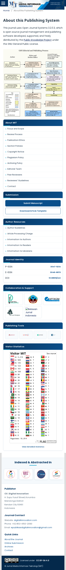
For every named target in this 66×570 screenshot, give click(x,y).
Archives (8, 546)
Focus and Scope (15, 128)
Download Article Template (33, 211)
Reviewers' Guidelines (18, 180)
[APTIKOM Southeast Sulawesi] (52, 299)
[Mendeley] (11, 335)
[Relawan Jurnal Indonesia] (33, 312)
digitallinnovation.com (25, 520)
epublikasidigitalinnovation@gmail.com (31, 527)
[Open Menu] (3, 3)
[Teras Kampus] (14, 312)
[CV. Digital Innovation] (14, 299)
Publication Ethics (16, 140)
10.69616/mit (55, 278)
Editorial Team (14, 169)
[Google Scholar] (11, 474)
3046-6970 (55, 272)
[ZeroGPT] (54, 335)
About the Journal (13, 539)
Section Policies (15, 146)
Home (6, 10)
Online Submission (14, 543)
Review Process (14, 134)
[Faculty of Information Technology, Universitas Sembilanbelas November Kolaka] (33, 299)
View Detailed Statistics (33, 447)
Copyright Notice (15, 151)
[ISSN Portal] (26, 474)
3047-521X (55, 266)
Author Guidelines (16, 227)
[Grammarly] (40, 335)
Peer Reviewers (14, 174)
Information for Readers (19, 245)
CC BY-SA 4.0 (42, 560)
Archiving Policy (14, 163)
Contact (11, 186)
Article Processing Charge (20, 233)
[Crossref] (56, 474)
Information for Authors (19, 239)
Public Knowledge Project (38, 40)
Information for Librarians (19, 251)
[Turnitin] (26, 335)
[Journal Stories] (41, 474)
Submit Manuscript (33, 203)
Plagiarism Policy (15, 157)
